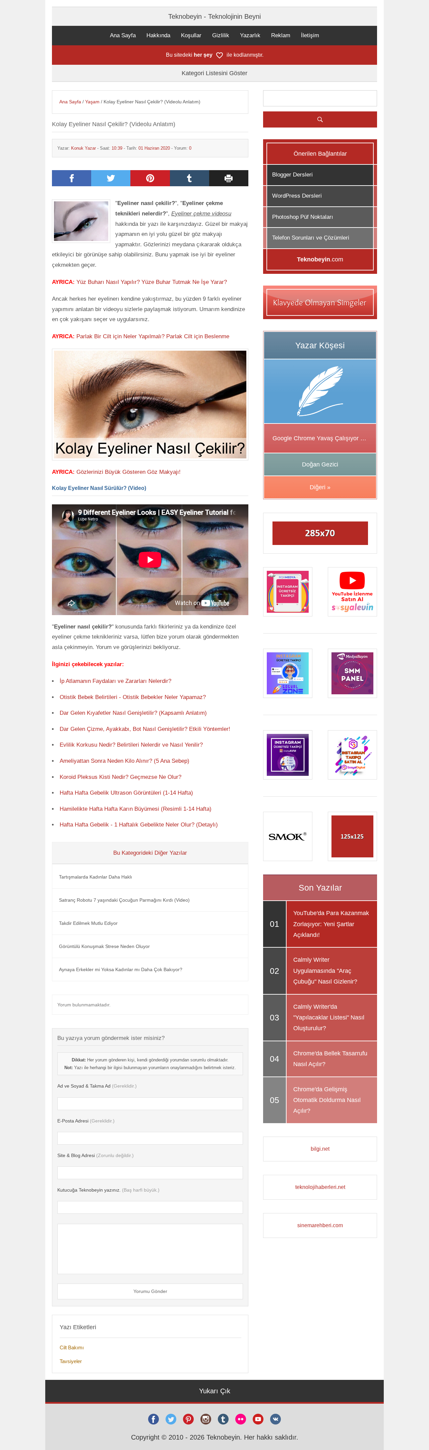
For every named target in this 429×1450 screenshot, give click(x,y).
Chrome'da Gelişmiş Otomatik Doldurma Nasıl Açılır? (327, 1100)
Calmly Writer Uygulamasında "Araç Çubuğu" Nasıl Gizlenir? (325, 970)
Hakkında (158, 35)
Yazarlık (250, 35)
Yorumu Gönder (150, 1291)
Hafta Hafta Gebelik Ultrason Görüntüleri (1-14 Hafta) (126, 793)
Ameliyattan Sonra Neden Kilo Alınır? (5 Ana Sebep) (124, 761)
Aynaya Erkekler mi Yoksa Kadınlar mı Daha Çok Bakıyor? (120, 969)
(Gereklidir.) (97, 1086)
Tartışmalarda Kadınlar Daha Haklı (95, 877)
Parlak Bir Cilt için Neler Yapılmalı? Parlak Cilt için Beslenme (152, 336)
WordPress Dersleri (297, 196)
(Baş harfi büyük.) (108, 1190)
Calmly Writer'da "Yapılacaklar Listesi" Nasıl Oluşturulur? (328, 1017)
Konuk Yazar (83, 148)
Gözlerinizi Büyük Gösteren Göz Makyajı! (128, 472)
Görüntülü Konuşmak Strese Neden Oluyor (104, 946)
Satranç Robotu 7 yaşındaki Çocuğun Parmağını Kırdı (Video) (124, 900)
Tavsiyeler (71, 1361)
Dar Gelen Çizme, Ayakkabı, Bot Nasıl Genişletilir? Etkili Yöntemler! (145, 729)
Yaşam (92, 101)
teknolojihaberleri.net (320, 1187)
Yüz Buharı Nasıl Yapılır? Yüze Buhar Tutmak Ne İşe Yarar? (151, 282)
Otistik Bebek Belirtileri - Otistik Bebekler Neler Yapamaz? (133, 697)
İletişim (310, 35)
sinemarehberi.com (320, 1225)
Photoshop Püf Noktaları (302, 217)
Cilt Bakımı (72, 1347)
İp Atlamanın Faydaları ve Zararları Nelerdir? (115, 681)
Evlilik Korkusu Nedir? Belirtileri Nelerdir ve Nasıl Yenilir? (131, 745)
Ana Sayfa (123, 35)
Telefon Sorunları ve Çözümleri (310, 238)
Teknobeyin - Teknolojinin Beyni (214, 16)
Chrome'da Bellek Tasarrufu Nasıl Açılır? (330, 1058)
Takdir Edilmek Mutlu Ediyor (88, 923)
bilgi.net (320, 1149)
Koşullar (191, 35)
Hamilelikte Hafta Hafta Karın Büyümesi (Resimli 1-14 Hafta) (135, 809)
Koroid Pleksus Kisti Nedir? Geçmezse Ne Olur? (120, 777)
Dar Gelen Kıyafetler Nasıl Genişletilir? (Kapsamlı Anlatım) (133, 713)
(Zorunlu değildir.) (95, 1155)
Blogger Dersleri (292, 174)
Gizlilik (220, 35)
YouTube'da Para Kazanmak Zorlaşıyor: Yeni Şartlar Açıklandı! (331, 924)
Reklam (280, 35)
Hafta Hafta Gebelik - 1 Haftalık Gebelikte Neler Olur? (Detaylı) (139, 824)
